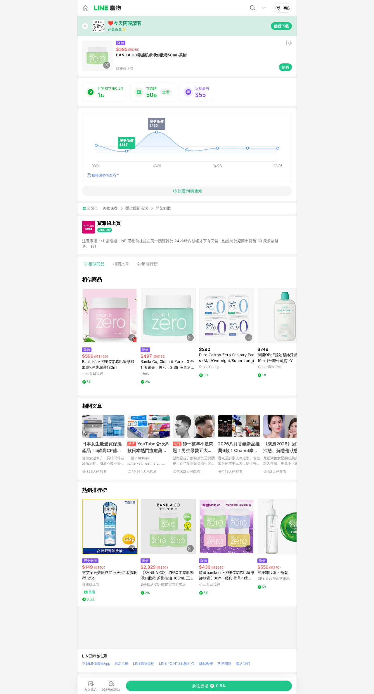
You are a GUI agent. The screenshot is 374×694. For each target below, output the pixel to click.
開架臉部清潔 (136, 208)
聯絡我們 (243, 663)
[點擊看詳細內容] (110, 315)
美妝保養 (110, 208)
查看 (166, 92)
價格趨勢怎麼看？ (106, 175)
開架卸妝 (163, 208)
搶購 (285, 67)
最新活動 (122, 663)
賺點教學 (206, 663)
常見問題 (224, 663)
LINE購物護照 (144, 663)
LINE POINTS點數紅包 (177, 663)
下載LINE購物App (96, 663)
